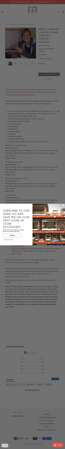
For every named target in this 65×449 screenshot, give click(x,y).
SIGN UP (12, 235)
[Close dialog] (63, 205)
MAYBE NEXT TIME (8, 240)
